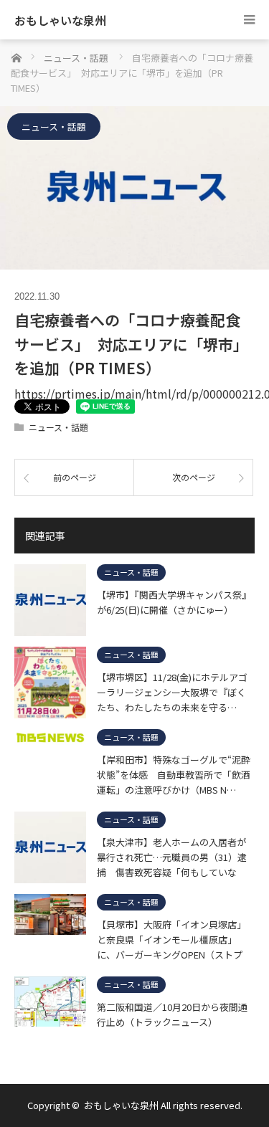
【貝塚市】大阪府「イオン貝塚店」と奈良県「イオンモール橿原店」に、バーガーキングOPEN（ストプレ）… (171, 939)
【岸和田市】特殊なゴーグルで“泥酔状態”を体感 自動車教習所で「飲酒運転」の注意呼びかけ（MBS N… (173, 774)
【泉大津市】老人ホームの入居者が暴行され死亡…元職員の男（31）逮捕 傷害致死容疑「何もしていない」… (172, 856)
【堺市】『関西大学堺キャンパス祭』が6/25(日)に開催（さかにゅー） (174, 602)
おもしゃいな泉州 (60, 20)
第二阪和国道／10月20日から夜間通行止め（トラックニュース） (172, 1014)
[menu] (249, 19)
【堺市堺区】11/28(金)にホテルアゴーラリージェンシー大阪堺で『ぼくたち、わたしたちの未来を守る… (172, 691)
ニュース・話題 (54, 126)
